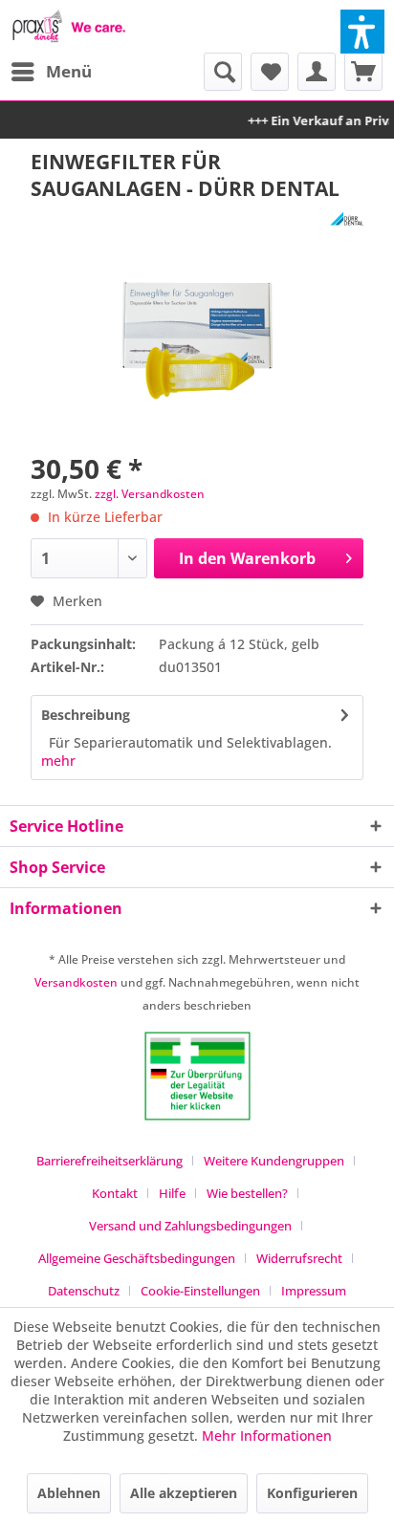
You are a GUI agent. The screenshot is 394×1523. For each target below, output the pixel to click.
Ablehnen (68, 1493)
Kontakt (115, 1193)
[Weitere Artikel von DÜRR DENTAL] (346, 218)
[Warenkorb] (363, 72)
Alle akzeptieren (183, 1493)
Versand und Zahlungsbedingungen (190, 1225)
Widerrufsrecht (299, 1258)
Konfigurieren (312, 1493)
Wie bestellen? (247, 1193)
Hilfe (172, 1193)
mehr (58, 760)
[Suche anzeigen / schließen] (223, 72)
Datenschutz (84, 1290)
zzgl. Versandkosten (150, 494)
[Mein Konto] (316, 72)
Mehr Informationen (267, 1435)
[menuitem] (50, 72)
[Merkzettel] (270, 72)
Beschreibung (85, 715)
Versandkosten (76, 982)
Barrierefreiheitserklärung (109, 1160)
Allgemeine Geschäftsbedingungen (136, 1258)
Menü (69, 71)
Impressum (313, 1290)
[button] (362, 32)
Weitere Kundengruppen (274, 1160)
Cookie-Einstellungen (200, 1290)
